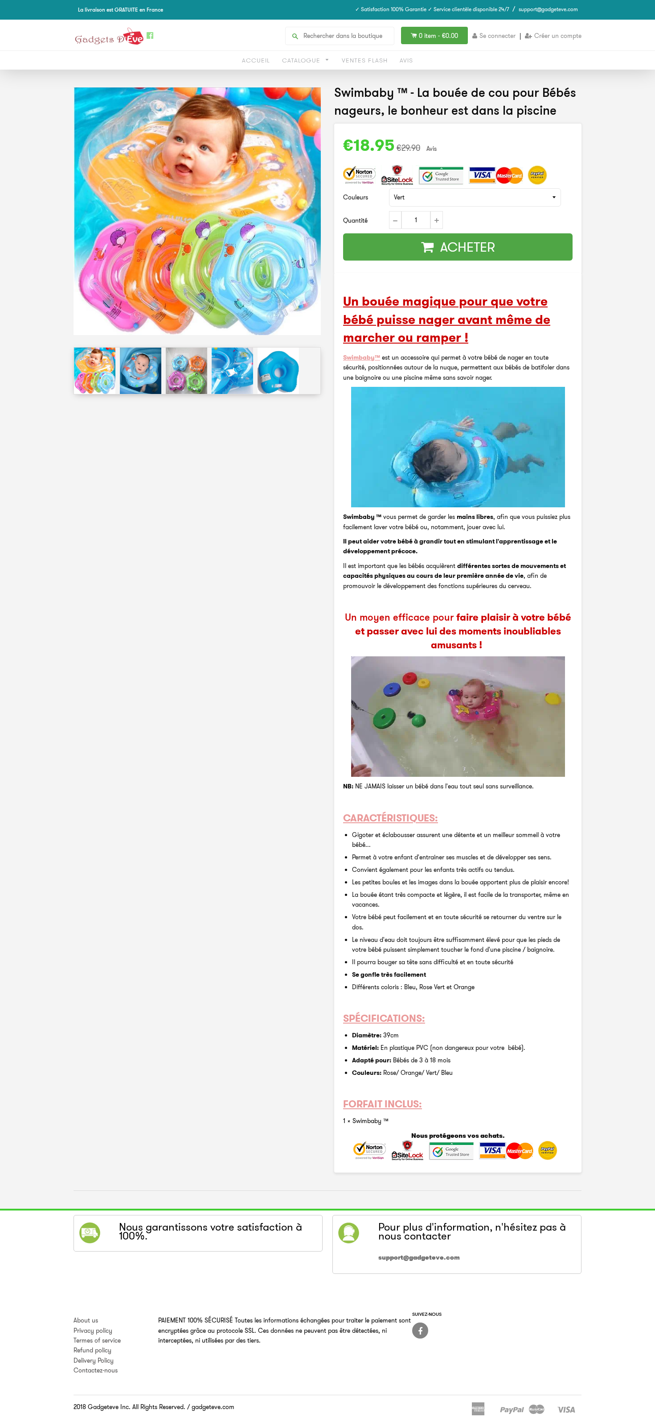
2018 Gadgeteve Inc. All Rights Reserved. (129, 1407)
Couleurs (355, 197)
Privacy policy (93, 1331)
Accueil (256, 60)
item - (438, 36)
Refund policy (92, 1350)
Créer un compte (557, 36)
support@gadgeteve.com (548, 9)
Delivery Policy (94, 1360)
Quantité (355, 220)
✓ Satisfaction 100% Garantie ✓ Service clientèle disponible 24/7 (432, 9)
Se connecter (497, 36)
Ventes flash (365, 60)
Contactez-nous (96, 1370)
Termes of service (97, 1340)
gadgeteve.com (213, 1407)
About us (86, 1320)
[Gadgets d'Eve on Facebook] (420, 1331)
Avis (406, 60)
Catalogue (302, 60)
